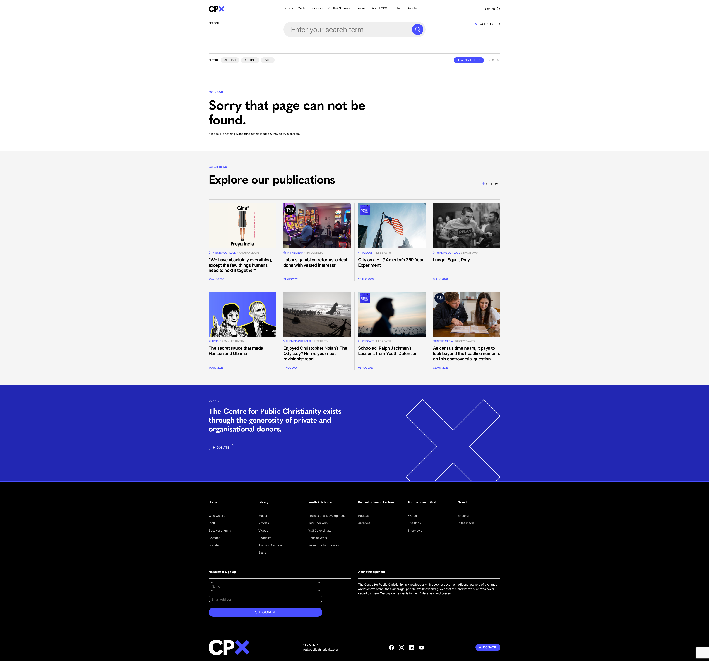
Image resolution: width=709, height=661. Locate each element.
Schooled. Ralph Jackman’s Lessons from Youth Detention (387, 350)
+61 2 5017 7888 (312, 645)
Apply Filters (470, 60)
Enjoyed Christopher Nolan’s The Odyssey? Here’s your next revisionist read (315, 353)
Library (288, 8)
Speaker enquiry (220, 530)
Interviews (415, 530)
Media (302, 8)
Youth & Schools (339, 8)
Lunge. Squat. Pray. (452, 259)
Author (250, 60)
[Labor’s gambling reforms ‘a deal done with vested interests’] (317, 225)
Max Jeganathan (235, 341)
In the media (466, 523)
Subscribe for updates (323, 545)
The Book (414, 523)
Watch (412, 516)
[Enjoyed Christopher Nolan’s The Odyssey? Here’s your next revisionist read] (317, 314)
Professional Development (326, 516)
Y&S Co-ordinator (320, 530)
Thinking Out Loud (271, 545)
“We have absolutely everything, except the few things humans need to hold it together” (240, 265)
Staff (212, 523)
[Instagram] (401, 647)
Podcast (368, 252)
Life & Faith (383, 252)
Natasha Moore (249, 252)
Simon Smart (471, 252)
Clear (496, 60)
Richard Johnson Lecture (376, 502)
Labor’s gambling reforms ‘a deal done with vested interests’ (315, 262)
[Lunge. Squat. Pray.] (466, 225)
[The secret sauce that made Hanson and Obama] (242, 314)
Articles (263, 523)
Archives (364, 523)
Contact (396, 8)
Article (216, 341)
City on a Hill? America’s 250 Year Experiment (391, 262)
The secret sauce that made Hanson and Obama (236, 350)
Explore (463, 516)
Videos (263, 530)
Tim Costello (314, 252)
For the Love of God (422, 502)
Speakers (360, 8)
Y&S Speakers (318, 523)
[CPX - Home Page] (242, 9)
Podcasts (317, 8)
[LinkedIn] (411, 647)
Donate (412, 8)
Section (230, 60)
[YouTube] (421, 647)
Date (267, 60)
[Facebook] (391, 647)
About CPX (379, 8)
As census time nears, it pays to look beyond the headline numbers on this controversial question (466, 353)
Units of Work (317, 538)
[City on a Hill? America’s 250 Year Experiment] (392, 225)
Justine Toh (321, 341)
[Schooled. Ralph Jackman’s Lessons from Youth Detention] (392, 314)
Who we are (217, 516)
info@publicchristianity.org (319, 649)
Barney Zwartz (465, 341)
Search (263, 552)
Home (213, 502)
